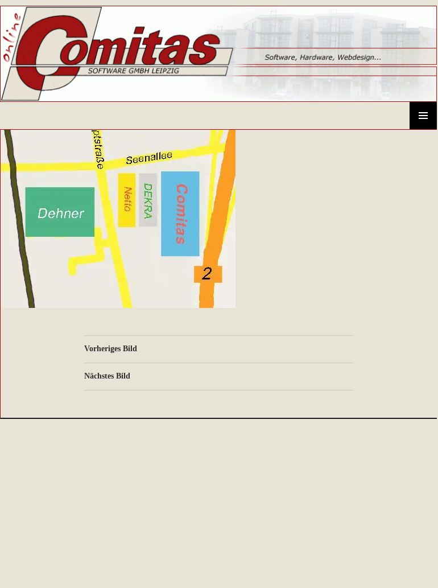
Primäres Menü (423, 115)
